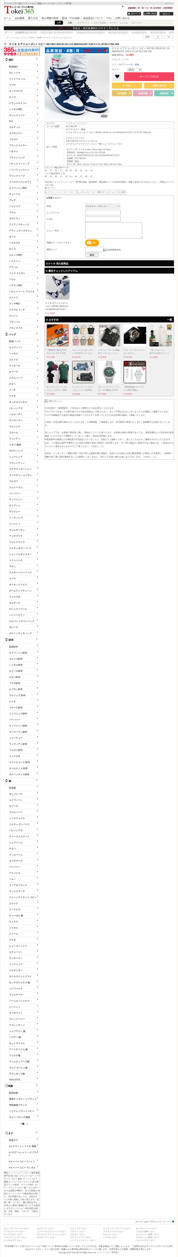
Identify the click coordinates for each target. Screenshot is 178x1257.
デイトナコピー (158, 32)
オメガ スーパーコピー (146, 1228)
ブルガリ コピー (77, 1234)
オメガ (113, 23)
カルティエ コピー (45, 1228)
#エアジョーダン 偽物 (129, 64)
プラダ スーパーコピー (113, 1231)
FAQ (108, 18)
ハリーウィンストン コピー (82, 1240)
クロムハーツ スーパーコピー (90, 32)
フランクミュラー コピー (15, 1237)
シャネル (124, 23)
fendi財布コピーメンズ (26, 32)
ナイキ (125, 59)
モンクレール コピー (118, 32)
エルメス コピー (110, 1234)
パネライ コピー (77, 1231)
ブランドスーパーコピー (64, 182)
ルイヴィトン (83, 23)
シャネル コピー (110, 1237)
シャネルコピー (139, 32)
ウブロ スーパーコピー (14, 1231)
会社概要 (20, 18)
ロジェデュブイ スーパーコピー (52, 1234)
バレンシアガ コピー (145, 1240)
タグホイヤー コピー (46, 1237)
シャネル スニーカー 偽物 (89, 192)
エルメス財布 (100, 23)
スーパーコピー (104, 1252)
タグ (114, 64)
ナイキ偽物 (112, 182)
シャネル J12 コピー (13, 1240)
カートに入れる (149, 76)
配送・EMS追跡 (71, 18)
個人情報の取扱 (50, 18)
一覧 (22, 1123)
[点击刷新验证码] (112, 249)
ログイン (169, 3)
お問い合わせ (122, 18)
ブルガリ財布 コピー (145, 1231)
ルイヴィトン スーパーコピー (117, 1228)
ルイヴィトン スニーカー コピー (60, 192)
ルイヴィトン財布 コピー (147, 1234)
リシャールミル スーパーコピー (52, 1231)
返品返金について (93, 18)
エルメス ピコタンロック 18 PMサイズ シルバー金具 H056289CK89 (83, 353)
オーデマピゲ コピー (13, 1234)
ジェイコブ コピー (78, 1228)
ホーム (7, 18)
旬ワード (9, 32)
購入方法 (33, 18)
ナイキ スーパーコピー (76, 123)
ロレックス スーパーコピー (16, 1228)
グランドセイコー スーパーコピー (56, 32)
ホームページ (153, 1221)
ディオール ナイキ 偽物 (114, 192)
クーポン (126, 85)
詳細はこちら (98, 446)
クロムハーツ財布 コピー (147, 1237)
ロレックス (137, 23)
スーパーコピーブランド (19, 1173)
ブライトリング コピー (80, 1237)
